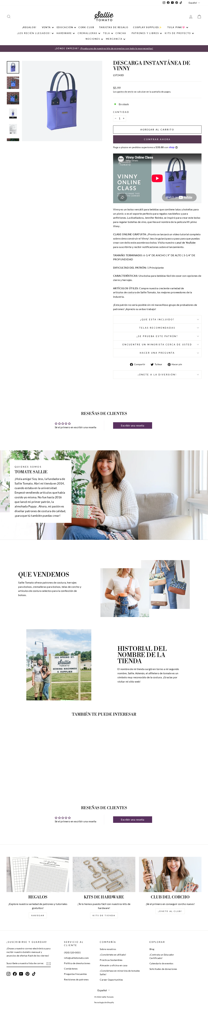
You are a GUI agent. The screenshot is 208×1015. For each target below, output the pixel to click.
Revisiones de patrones (76, 979)
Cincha (121, 33)
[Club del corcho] (170, 874)
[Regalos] (37, 874)
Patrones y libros (145, 33)
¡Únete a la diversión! (157, 374)
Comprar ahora (157, 139)
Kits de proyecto (178, 33)
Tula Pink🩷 (176, 27)
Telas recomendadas (157, 327)
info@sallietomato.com (76, 958)
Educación (65, 27)
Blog (152, 949)
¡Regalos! (29, 27)
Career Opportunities (111, 979)
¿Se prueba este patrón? (157, 336)
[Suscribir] (48, 963)
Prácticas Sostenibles (111, 960)
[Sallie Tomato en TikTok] (34, 974)
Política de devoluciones (77, 963)
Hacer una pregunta (157, 353)
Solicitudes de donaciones (163, 969)
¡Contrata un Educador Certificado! (162, 956)
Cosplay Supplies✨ (147, 27)
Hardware (64, 33)
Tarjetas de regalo (113, 27)
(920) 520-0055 (72, 952)
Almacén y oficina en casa (113, 965)
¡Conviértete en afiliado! (113, 954)
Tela (106, 33)
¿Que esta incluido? (157, 319)
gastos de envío (125, 91)
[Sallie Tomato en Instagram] (8, 974)
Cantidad (121, 112)
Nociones (93, 39)
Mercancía (114, 39)
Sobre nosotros (108, 949)
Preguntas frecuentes (75, 974)
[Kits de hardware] (104, 874)
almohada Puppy (26, 506)
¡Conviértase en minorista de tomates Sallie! (120, 972)
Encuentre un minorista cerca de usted (157, 344)
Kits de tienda (104, 915)
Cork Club (86, 27)
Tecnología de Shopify (104, 1002)
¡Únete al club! (170, 911)
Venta (46, 27)
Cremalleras (87, 33)
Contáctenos (71, 968)
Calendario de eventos (161, 963)
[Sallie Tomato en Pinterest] (27, 974)
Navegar (37, 915)
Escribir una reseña (132, 425)
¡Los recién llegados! (34, 33)
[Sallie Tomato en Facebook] (15, 974)
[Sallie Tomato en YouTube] (21, 974)
